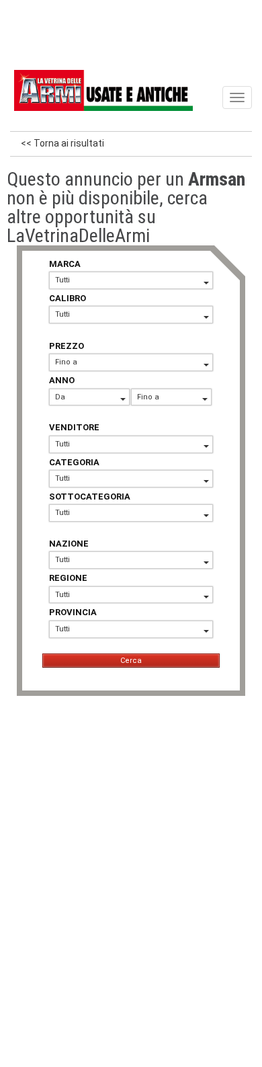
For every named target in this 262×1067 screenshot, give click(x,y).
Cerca (131, 660)
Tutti (62, 280)
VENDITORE (74, 427)
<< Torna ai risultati (62, 143)
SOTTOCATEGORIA (89, 496)
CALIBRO (67, 298)
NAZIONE (69, 544)
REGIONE (68, 578)
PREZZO (66, 346)
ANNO (62, 380)
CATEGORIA (74, 462)
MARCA (65, 264)
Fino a (66, 362)
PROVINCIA (73, 612)
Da (60, 397)
